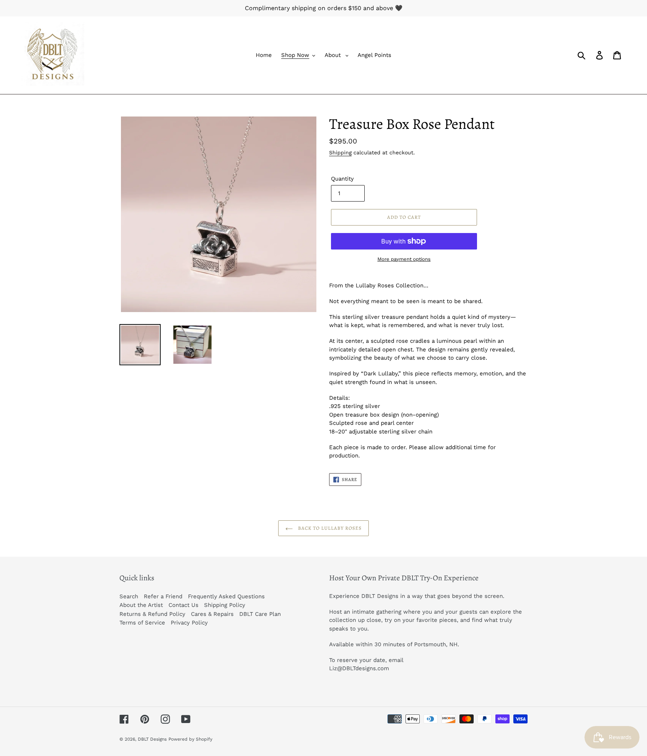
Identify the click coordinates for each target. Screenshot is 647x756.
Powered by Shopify (190, 739)
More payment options (404, 259)
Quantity (342, 178)
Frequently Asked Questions (226, 596)
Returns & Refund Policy (152, 614)
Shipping (340, 152)
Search (128, 596)
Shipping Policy (224, 605)
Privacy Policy (189, 622)
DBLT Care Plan (260, 614)
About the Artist (141, 605)
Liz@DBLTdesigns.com (359, 668)
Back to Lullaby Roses (329, 528)
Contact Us (183, 605)
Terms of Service (142, 622)
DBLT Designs (152, 739)
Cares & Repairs (212, 614)
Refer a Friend (163, 596)
